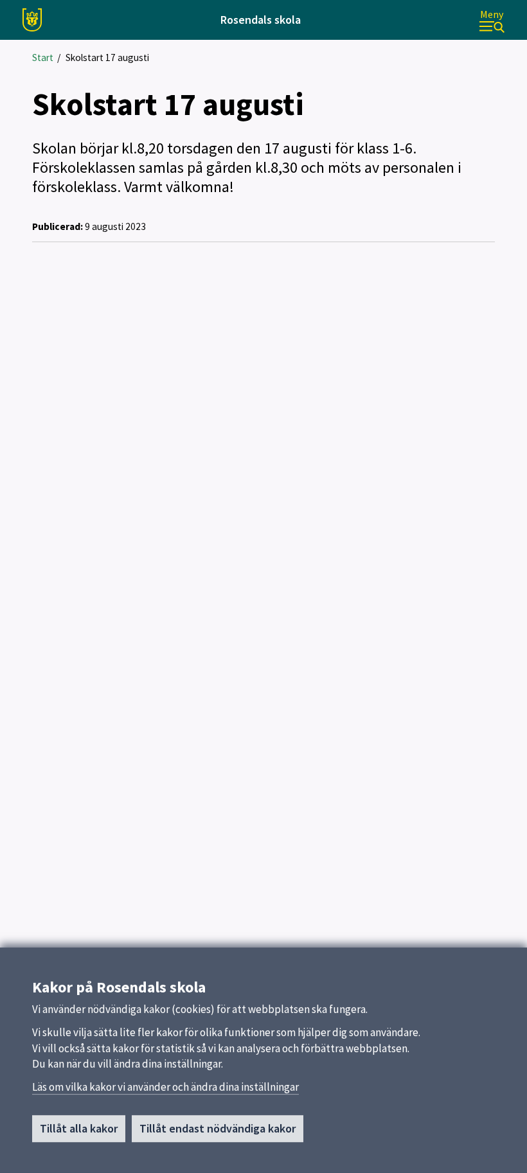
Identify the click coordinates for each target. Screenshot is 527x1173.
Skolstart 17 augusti (107, 57)
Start (42, 57)
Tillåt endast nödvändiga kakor (217, 1128)
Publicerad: (57, 226)
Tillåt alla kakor (79, 1128)
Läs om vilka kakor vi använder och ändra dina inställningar (165, 1087)
